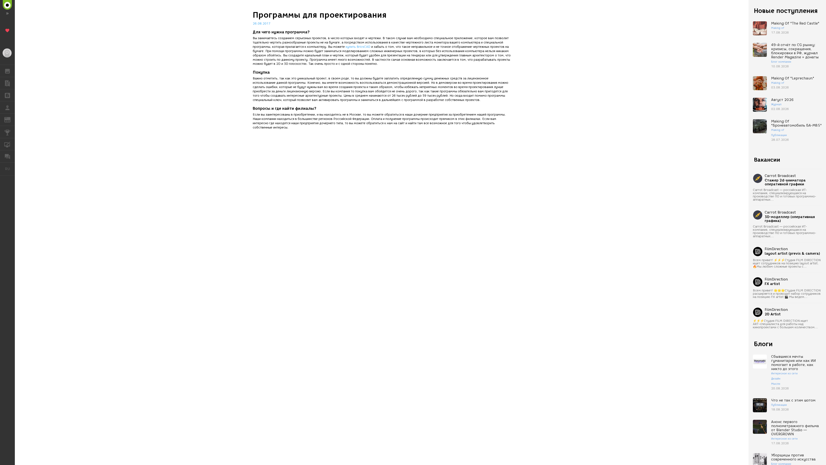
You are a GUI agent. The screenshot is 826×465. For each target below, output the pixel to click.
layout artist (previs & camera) (792, 254)
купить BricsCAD (358, 47)
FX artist (772, 284)
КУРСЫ (7, 144)
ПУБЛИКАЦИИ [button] (7, 83)
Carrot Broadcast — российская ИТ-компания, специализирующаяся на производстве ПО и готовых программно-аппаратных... (784, 194)
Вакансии (767, 160)
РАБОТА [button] (7, 107)
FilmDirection (776, 249)
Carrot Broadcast (780, 176)
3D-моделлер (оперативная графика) (790, 219)
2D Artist (773, 314)
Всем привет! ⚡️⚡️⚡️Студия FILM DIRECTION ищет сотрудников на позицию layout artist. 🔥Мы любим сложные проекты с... (787, 263)
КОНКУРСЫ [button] (7, 132)
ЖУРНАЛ (10, 119)
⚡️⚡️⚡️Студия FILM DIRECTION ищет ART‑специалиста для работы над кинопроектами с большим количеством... (785, 324)
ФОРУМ (7, 156)
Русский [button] (10, 169)
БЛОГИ (7, 95)
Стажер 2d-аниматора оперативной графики (785, 182)
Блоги (763, 344)
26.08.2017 (261, 23)
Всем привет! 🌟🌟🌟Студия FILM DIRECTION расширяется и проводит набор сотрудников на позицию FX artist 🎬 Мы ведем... (787, 294)
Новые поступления (786, 10)
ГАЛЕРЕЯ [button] (7, 71)
